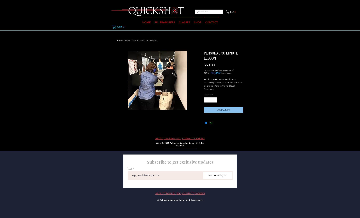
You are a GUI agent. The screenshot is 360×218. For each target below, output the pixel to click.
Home (120, 40)
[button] (232, 11)
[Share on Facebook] (205, 123)
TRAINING (170, 138)
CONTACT (188, 138)
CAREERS (199, 138)
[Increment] (214, 99)
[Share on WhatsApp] (211, 123)
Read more (209, 89)
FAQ (178, 138)
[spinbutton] (210, 99)
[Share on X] (216, 123)
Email (130, 169)
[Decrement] (206, 99)
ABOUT (159, 138)
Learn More (226, 73)
